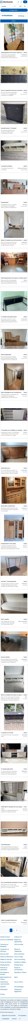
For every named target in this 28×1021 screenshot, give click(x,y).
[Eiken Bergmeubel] (14, 339)
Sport (16, 977)
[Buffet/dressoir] (14, 452)
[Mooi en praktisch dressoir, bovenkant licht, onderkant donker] (14, 74)
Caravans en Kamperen (4, 945)
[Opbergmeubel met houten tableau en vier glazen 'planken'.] (14, 37)
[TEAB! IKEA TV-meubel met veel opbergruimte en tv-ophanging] (14, 791)
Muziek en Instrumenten (18, 969)
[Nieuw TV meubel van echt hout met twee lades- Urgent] (14, 224)
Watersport (4, 989)
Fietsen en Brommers (6, 957)
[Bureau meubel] (14, 641)
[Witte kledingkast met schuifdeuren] (14, 376)
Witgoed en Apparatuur (18, 990)
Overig (2, 994)
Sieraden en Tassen (20, 972)
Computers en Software (4, 950)
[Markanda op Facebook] (20, 1018)
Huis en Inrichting (19, 959)
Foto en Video (18, 957)
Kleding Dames (5, 965)
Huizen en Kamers (5, 962)
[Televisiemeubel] (14, 829)
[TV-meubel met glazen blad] (14, 301)
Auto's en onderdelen (6, 940)
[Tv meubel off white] (14, 150)
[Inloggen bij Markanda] (21, 1)
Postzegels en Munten (4, 973)
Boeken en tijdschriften (18, 941)
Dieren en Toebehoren (18, 950)
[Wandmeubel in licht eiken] (14, 528)
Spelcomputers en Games (5, 978)
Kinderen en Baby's (20, 962)
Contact (14, 1018)
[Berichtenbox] (18, 1)
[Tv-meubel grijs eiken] (14, 753)
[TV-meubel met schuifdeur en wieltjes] (14, 414)
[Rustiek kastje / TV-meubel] (14, 112)
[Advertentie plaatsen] (25, 1)
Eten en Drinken (19, 954)
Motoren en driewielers (3, 969)
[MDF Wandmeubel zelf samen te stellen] (14, 262)
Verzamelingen (19, 987)
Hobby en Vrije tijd (6, 959)
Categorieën (13, 10)
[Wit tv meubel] (14, 603)
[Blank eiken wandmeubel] (14, 490)
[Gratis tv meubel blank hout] (14, 904)
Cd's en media (18, 944)
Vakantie (3, 987)
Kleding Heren (18, 965)
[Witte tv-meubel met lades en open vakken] (14, 679)
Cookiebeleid (5, 1018)
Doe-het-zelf (4, 954)
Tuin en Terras (18, 982)
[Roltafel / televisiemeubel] (14, 565)
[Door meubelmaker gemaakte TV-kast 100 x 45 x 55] (14, 866)
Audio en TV (18, 937)
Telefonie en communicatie (4, 983)
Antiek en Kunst (5, 937)
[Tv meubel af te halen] (14, 717)
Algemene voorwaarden (9, 1015)
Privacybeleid (22, 1015)
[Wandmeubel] (14, 186)
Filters (14, 21)
